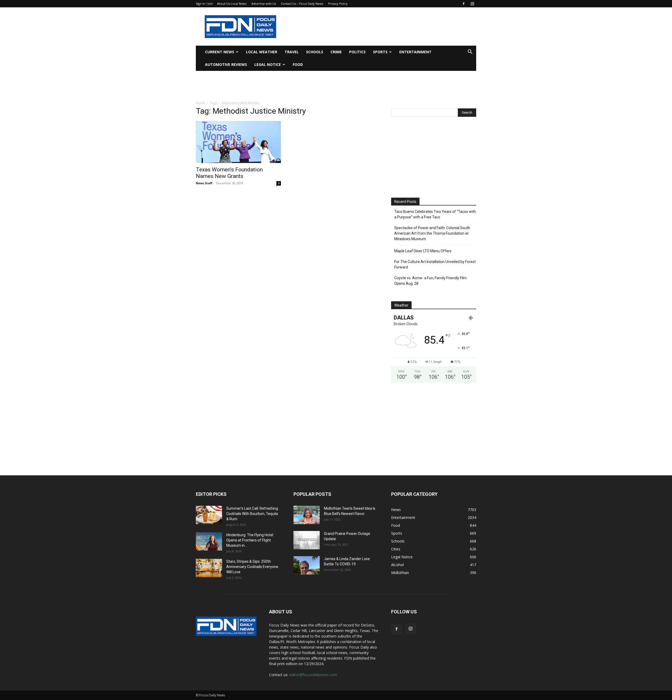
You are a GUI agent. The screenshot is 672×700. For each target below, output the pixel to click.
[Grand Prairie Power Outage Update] (306, 540)
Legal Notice (267, 64)
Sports (380, 51)
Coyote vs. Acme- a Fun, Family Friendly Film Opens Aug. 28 (430, 281)
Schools (314, 51)
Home (200, 103)
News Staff (204, 183)
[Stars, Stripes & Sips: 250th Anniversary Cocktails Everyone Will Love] (209, 568)
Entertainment (415, 51)
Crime (336, 51)
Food (298, 64)
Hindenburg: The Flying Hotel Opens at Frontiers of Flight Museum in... (249, 540)
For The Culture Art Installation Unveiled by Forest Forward (435, 264)
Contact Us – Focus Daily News (302, 4)
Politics (357, 51)
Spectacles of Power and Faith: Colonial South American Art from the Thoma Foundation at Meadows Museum (432, 233)
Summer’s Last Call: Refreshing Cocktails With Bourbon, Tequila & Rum (252, 513)
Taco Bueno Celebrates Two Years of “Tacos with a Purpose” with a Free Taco (435, 214)
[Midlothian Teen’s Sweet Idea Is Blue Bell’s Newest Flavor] (306, 515)
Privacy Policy (338, 4)
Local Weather (261, 51)
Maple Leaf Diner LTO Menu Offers (423, 251)
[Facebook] (464, 3)
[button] (470, 52)
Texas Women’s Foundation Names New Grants (229, 172)
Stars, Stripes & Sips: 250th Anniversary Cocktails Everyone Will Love (252, 566)
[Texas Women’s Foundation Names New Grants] (238, 142)
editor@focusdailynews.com (313, 674)
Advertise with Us (263, 4)
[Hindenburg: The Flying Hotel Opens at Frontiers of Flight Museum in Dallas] (209, 541)
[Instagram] (472, 3)
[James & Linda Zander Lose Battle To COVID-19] (306, 565)
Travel (292, 51)
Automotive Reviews (226, 64)
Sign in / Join (204, 4)
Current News (219, 51)
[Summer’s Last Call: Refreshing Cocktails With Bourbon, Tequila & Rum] (209, 515)
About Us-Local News (231, 4)
